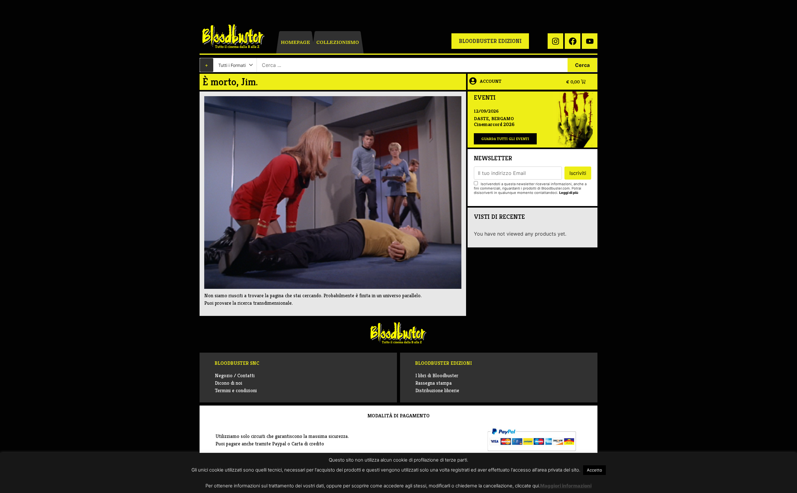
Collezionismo (337, 42)
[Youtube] (589, 41)
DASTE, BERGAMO (494, 118)
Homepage (295, 42)
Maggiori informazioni (566, 486)
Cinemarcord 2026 (494, 124)
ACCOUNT (491, 81)
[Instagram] (555, 41)
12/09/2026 (486, 111)
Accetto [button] (594, 469)
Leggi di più (568, 192)
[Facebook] (572, 41)
